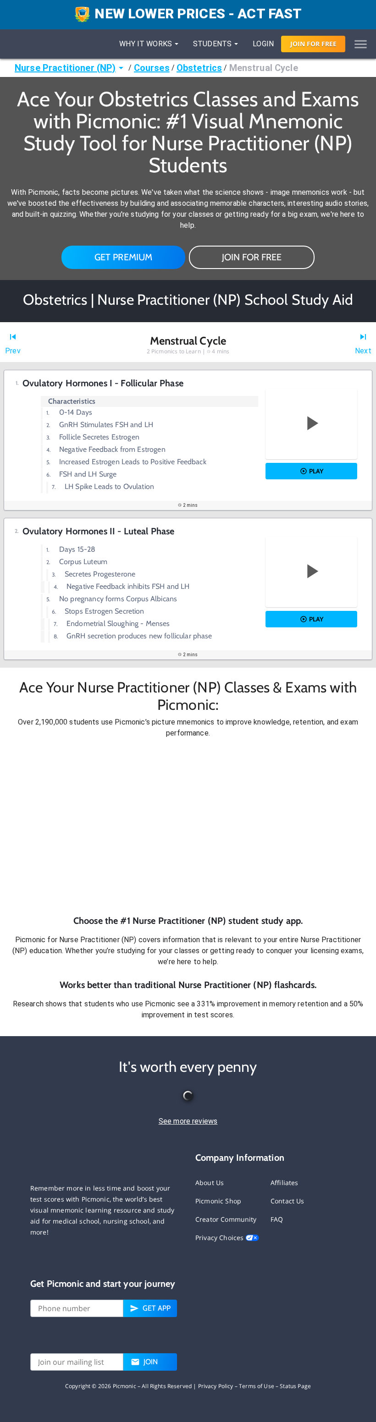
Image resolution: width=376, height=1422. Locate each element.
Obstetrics (199, 67)
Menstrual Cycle (263, 67)
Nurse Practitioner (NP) (65, 67)
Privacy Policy (215, 1386)
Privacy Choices (220, 1237)
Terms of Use (256, 1386)
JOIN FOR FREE (252, 257)
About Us (209, 1182)
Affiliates (285, 1182)
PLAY (316, 471)
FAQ (277, 1219)
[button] (188, 826)
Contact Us (287, 1201)
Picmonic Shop (218, 1201)
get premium (123, 257)
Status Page (295, 1386)
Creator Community (226, 1219)
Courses (152, 67)
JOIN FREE (313, 43)
